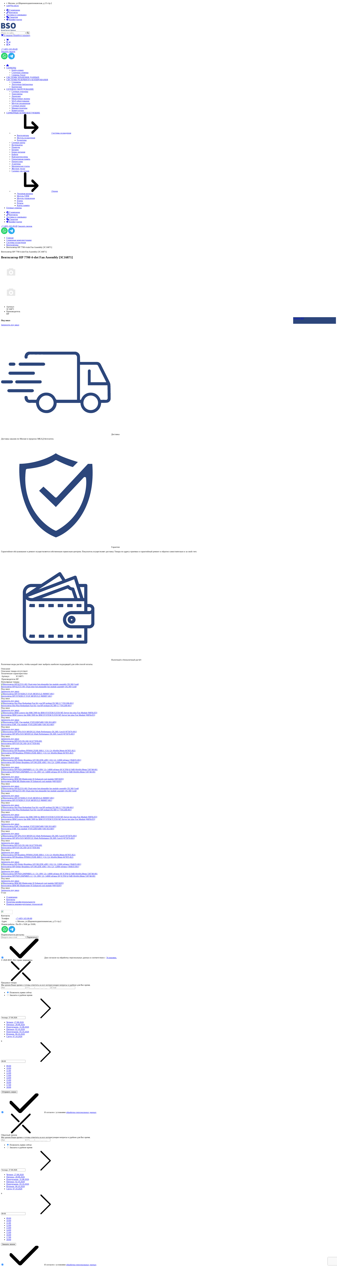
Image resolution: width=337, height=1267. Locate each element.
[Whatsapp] (4, 58)
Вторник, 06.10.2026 (15, 1034)
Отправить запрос (9, 1092)
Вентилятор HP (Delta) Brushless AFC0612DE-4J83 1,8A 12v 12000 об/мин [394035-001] (40, 762)
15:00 (8, 1080)
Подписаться (32, 937)
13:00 (8, 1075)
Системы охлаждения (16, 242)
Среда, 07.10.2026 (14, 1036)
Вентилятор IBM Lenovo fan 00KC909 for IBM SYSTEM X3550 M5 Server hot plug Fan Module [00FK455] (48, 715)
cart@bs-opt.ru (12, 5)
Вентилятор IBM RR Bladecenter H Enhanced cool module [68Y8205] (31, 781)
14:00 (8, 1078)
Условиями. (111, 958)
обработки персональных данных (81, 1112)
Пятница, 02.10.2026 (15, 1029)
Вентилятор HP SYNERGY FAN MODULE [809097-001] (26, 696)
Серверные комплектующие (19, 240)
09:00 (8, 1066)
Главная (9, 238)
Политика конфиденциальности (20, 902)
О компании (11, 897)
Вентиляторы (12, 245)
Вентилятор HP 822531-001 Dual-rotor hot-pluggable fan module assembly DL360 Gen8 (38, 687)
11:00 (8, 1071)
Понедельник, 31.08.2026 (17, 1027)
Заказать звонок (8, 51)
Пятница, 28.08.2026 (15, 1024)
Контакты (10, 899)
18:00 (8, 1087)
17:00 (8, 1085)
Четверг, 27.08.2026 (15, 1022)
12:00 (8, 1073)
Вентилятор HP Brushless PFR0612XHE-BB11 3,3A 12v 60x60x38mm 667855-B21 (37, 753)
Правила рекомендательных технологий (24, 904)
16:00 (8, 1082)
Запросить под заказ (10, 691)
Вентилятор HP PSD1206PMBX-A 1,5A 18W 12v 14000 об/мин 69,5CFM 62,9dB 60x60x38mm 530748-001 (48, 772)
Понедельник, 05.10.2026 (17, 1032)
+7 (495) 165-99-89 (9, 49)
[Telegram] (11, 58)
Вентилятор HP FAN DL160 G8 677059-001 (20, 743)
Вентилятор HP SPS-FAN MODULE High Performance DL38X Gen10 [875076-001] (38, 734)
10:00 (8, 1068)
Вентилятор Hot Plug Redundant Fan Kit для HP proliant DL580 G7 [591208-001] (36, 705)
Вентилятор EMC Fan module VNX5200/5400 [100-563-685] (27, 724)
